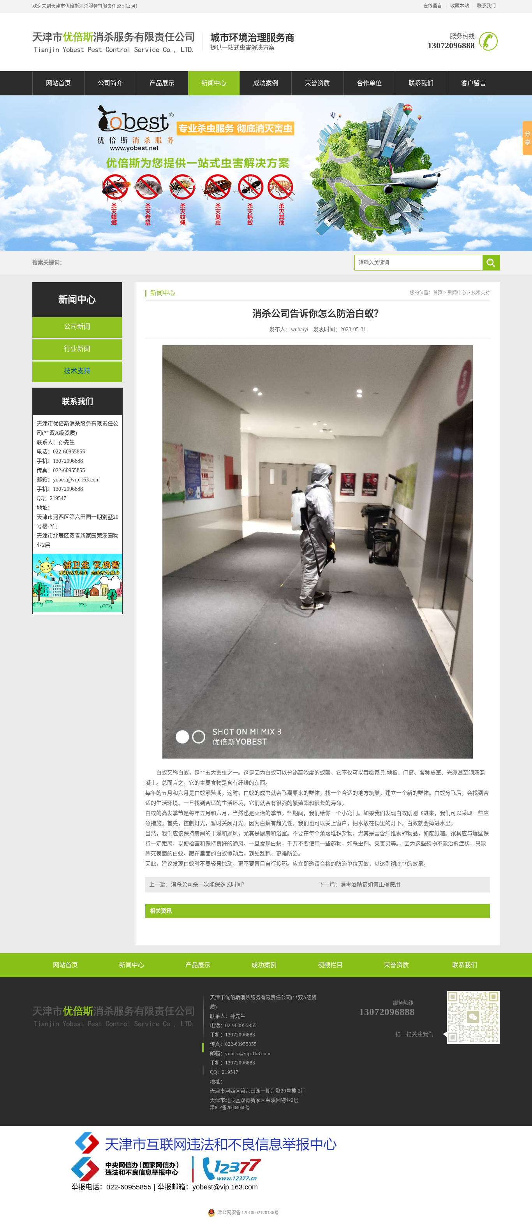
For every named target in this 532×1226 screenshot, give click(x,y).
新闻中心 (213, 83)
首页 (437, 292)
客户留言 (473, 83)
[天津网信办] (266, 1169)
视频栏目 (330, 965)
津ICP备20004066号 (230, 1107)
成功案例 (265, 83)
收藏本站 (459, 6)
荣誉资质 (317, 83)
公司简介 (110, 83)
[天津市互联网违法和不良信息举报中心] (266, 1143)
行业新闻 (77, 349)
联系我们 (486, 6)
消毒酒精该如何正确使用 (370, 884)
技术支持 (77, 371)
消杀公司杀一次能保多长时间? (207, 884)
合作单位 (369, 83)
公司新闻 (77, 326)
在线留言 (432, 6)
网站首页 (58, 83)
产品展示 (162, 83)
